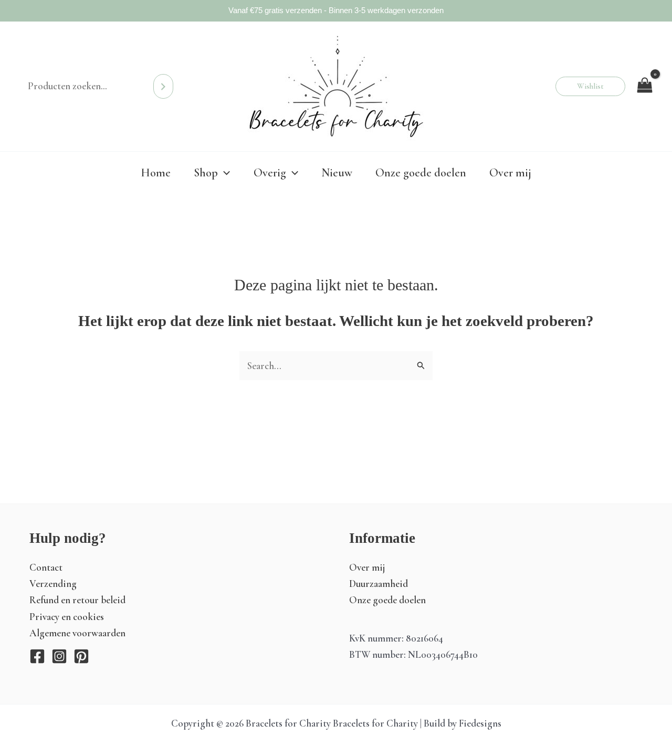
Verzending (53, 583)
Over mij (367, 567)
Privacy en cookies (66, 617)
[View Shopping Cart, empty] (645, 86)
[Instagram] (59, 656)
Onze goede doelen (387, 600)
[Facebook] (37, 656)
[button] (590, 86)
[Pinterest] (81, 656)
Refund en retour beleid (77, 600)
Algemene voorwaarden (77, 633)
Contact (45, 567)
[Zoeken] (163, 86)
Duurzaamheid (378, 583)
